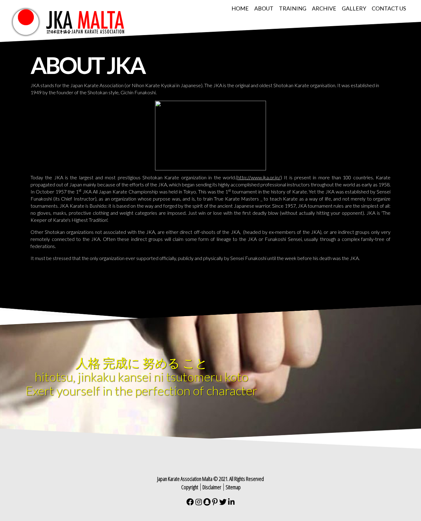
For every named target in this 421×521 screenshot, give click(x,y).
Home (240, 8)
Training (292, 8)
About (263, 8)
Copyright (189, 487)
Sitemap (233, 487)
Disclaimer (211, 487)
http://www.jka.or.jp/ (258, 177)
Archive (324, 8)
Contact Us (389, 8)
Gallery (354, 8)
